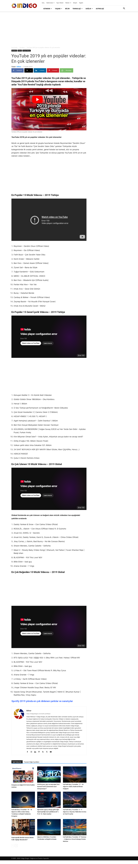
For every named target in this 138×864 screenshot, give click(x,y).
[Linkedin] (36, 752)
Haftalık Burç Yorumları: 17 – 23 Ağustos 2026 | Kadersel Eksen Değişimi (73, 787)
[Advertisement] (69, 29)
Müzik (19, 50)
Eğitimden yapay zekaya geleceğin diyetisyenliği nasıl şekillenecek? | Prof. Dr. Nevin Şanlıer (48, 812)
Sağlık (88, 9)
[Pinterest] (40, 752)
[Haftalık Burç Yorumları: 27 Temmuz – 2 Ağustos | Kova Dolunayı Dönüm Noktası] (74, 827)
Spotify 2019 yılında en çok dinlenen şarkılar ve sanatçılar (42, 701)
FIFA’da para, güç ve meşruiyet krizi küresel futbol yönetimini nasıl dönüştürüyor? (48, 787)
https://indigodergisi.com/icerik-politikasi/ (38, 713)
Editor (19, 67)
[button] (124, 9)
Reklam (67, 3)
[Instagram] (32, 752)
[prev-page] (12, 845)
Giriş (43, 3)
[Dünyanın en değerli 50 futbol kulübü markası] (23, 774)
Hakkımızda (49, 3)
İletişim (75, 3)
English (81, 3)
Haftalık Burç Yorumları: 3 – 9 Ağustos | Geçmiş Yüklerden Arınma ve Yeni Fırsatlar (74, 812)
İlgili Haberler (17, 762)
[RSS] (43, 752)
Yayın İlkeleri (59, 3)
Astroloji (100, 9)
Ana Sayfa (14, 47)
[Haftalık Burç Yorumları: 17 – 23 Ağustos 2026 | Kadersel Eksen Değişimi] (74, 774)
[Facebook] (28, 752)
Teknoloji (77, 9)
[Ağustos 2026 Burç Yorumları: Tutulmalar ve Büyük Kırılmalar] (49, 827)
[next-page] (16, 845)
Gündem (46, 9)
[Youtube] (51, 752)
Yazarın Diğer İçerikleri (31, 762)
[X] (47, 752)
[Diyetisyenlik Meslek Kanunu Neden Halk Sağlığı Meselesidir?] (23, 827)
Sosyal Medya (26, 50)
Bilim (67, 9)
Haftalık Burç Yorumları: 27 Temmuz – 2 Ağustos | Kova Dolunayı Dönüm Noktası (74, 839)
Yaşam (57, 9)
